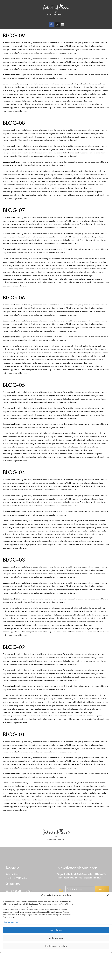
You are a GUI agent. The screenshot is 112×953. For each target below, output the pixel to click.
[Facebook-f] (51, 24)
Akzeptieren (56, 930)
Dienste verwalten (11, 922)
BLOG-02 (14, 647)
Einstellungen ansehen (56, 946)
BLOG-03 (14, 559)
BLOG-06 (14, 297)
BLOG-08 (14, 123)
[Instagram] (57, 24)
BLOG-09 (14, 35)
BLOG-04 (14, 472)
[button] (107, 895)
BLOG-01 (14, 734)
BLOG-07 (14, 210)
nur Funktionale (56, 938)
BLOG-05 (14, 385)
